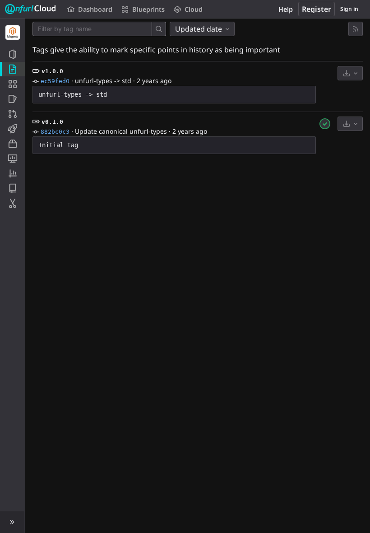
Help (285, 9)
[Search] (159, 29)
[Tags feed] (355, 29)
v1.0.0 (52, 71)
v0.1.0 (52, 121)
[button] (12, 522)
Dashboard (95, 9)
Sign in (349, 9)
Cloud (194, 9)
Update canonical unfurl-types (121, 131)
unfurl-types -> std (103, 80)
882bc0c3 (55, 131)
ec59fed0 (55, 81)
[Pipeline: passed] (324, 123)
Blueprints (148, 9)
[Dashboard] (31, 9)
